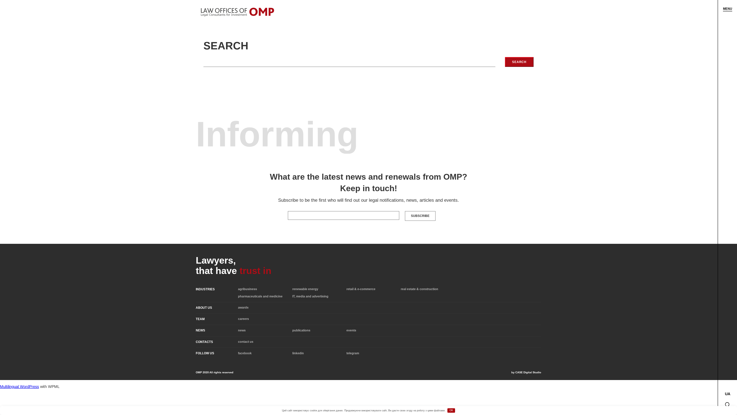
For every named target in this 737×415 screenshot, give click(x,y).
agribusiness (247, 289)
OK (451, 410)
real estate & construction (419, 289)
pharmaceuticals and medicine (260, 296)
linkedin (298, 353)
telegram (352, 353)
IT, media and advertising (310, 296)
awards (243, 307)
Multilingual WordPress (19, 386)
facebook (245, 353)
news (242, 330)
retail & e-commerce (360, 289)
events (351, 330)
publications (301, 330)
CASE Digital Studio (528, 372)
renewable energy (305, 289)
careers (243, 318)
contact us (245, 341)
